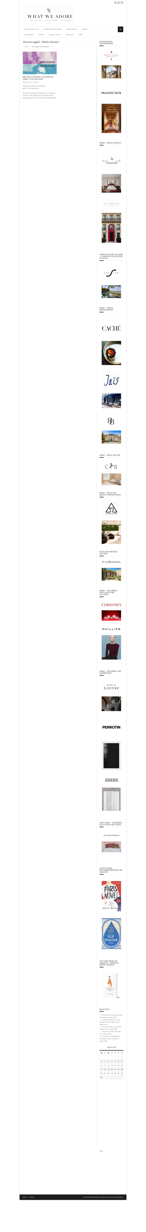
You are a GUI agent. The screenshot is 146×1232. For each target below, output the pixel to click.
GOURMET (41, 35)
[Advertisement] (111, 1115)
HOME (81, 35)
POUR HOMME (28, 35)
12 (108, 1065)
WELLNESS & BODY (55, 35)
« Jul (101, 1151)
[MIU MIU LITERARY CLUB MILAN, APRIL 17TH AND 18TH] (40, 74)
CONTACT (31, 1197)
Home (26, 46)
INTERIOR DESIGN (71, 29)
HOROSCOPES (69, 35)
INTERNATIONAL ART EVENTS (52, 29)
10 (101, 1065)
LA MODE (84, 29)
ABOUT (25, 1197)
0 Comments (35, 82)
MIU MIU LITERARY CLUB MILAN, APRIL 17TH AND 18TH (38, 78)
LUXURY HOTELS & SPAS (31, 29)
